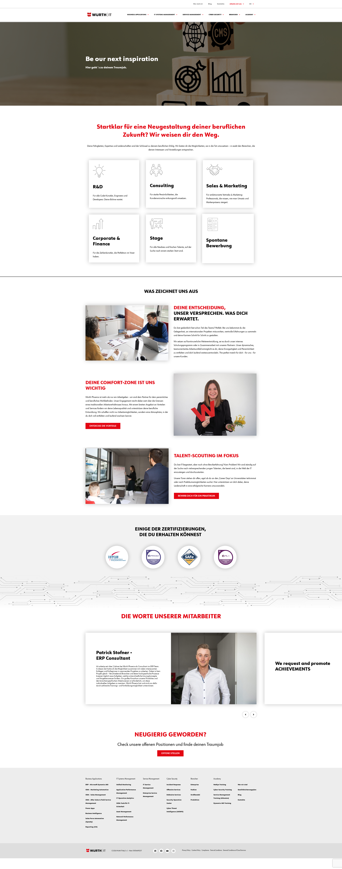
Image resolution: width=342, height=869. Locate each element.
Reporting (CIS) (92, 827)
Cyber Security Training (222, 790)
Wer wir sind (242, 785)
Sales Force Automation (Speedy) (95, 820)
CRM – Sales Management (96, 795)
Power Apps (90, 808)
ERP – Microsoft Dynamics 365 (97, 785)
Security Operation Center (174, 801)
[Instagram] (173, 851)
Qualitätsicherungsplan (246, 790)
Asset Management (123, 812)
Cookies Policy (196, 850)
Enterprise (195, 785)
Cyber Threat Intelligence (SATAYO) (175, 810)
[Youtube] (167, 851)
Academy (249, 15)
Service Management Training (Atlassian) (221, 796)
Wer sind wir (198, 4)
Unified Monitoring (123, 785)
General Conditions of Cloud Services (234, 850)
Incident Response (174, 785)
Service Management (192, 15)
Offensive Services (173, 790)
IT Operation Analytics (125, 798)
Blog (210, 4)
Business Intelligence (94, 813)
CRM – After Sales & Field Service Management (98, 801)
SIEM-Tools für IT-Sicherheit (123, 805)
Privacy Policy (186, 850)
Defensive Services (174, 795)
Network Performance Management (124, 818)
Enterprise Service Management (150, 794)
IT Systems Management (164, 15)
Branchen (233, 15)
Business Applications (136, 15)
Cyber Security (215, 15)
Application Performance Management (126, 791)
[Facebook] (161, 851)
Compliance (205, 850)
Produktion (195, 800)
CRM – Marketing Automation (97, 790)
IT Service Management (148, 786)
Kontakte (220, 4)
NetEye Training (219, 785)
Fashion (194, 790)
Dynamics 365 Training (222, 803)
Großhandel (195, 795)
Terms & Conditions (216, 850)
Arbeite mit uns (236, 4)
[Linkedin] (155, 851)
